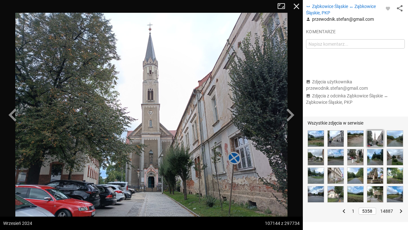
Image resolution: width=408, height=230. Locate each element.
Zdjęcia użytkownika (337, 85)
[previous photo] (13, 115)
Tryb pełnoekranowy (283, 6)
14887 (386, 211)
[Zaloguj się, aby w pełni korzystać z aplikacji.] (388, 8)
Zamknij (296, 6)
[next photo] (290, 115)
